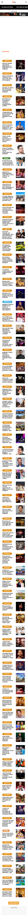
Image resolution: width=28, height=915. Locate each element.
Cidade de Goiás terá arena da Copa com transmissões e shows (7, 596)
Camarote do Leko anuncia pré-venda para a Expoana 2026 (7, 186)
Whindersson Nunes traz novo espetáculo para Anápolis (7, 295)
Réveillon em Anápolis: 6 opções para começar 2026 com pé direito (7, 905)
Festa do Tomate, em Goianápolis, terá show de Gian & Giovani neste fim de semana (7, 235)
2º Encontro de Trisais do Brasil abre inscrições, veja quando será (8, 163)
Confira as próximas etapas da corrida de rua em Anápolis (7, 572)
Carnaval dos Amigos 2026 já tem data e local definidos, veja (7, 870)
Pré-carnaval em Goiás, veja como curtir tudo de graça (7, 835)
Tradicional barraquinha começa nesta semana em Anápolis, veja (7, 427)
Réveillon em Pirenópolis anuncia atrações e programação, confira (7, 102)
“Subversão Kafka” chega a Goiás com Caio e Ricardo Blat (7, 644)
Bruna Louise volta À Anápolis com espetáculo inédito (7, 608)
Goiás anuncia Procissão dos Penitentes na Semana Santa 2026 (7, 702)
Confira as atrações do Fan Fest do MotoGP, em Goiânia (7, 691)
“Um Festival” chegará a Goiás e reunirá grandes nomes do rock (7, 775)
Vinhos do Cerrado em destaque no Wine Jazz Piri (7, 499)
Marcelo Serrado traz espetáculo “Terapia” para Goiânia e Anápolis (7, 715)
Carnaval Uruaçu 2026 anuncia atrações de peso (7, 799)
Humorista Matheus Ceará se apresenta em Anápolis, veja (7, 847)
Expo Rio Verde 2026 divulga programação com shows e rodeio (7, 475)
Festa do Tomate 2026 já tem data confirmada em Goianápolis (7, 535)
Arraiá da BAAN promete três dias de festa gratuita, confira (7, 368)
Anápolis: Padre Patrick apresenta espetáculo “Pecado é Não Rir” (7, 356)
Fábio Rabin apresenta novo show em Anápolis (7, 738)
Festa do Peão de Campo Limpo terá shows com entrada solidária (8, 210)
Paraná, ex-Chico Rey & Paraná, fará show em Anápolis (7, 90)
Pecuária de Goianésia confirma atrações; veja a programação (7, 342)
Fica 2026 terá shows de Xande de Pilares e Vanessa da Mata (7, 319)
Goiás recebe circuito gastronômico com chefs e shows (7, 138)
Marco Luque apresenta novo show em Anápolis (7, 511)
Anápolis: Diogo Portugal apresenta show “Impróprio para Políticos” (7, 463)
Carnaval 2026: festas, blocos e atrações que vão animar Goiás (8, 859)
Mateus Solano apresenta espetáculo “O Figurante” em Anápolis (7, 66)
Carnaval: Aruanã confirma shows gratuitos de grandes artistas (8, 823)
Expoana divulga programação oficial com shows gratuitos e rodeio (7, 222)
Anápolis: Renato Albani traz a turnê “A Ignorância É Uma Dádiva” (7, 307)
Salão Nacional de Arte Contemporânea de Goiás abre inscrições (7, 546)
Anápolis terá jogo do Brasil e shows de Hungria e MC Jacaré (7, 391)
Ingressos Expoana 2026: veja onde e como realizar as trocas (8, 174)
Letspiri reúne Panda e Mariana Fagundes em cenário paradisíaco (7, 403)
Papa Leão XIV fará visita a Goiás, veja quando (6, 787)
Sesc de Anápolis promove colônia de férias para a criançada (7, 882)
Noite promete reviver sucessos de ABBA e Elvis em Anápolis (7, 487)
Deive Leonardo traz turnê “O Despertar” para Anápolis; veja (7, 127)
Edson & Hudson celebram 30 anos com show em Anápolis (7, 78)
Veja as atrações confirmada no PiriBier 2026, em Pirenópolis (7, 764)
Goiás (6, 830)
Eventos (7, 61)
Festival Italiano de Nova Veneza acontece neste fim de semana (7, 416)
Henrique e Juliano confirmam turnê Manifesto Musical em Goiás (7, 751)
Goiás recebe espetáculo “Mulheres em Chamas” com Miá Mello (6, 631)
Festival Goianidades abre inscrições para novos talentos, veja (7, 439)
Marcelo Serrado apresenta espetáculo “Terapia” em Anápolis (7, 330)
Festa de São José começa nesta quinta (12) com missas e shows (7, 679)
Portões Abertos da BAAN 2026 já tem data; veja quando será (7, 198)
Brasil (6, 158)
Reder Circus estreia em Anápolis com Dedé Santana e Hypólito (7, 583)
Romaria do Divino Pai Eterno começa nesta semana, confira (7, 283)
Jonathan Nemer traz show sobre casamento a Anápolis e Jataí (7, 655)
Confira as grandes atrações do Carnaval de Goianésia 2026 (7, 811)
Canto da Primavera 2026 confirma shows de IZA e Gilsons (7, 380)
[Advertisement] (14, 33)
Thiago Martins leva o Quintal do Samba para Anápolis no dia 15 (7, 115)
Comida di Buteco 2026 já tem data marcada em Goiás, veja (7, 619)
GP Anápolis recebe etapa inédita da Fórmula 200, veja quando (6, 247)
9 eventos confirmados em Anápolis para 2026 (7, 271)
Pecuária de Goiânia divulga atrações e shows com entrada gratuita (7, 559)
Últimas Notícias (7, 7)
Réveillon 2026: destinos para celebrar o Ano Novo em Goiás (7, 894)
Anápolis (7, 302)
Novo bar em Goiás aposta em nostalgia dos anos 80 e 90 (7, 523)
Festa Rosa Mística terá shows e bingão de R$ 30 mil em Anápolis (7, 259)
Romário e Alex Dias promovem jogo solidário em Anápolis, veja (8, 727)
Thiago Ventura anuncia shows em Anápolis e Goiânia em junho (7, 667)
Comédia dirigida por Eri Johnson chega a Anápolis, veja (8, 451)
